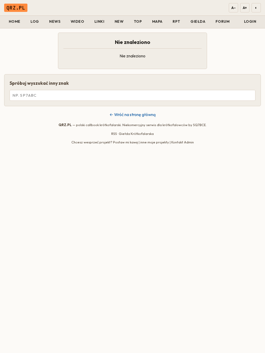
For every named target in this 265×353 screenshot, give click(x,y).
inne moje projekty (154, 142)
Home (14, 21)
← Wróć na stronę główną (132, 114)
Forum (223, 21)
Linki (99, 21)
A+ (245, 8)
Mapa (157, 21)
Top (138, 21)
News (54, 21)
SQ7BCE (199, 125)
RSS (114, 134)
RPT (176, 21)
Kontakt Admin (182, 142)
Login (250, 21)
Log (35, 21)
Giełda (197, 21)
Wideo (77, 21)
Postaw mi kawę (125, 142)
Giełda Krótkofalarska (136, 134)
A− (233, 8)
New (119, 21)
